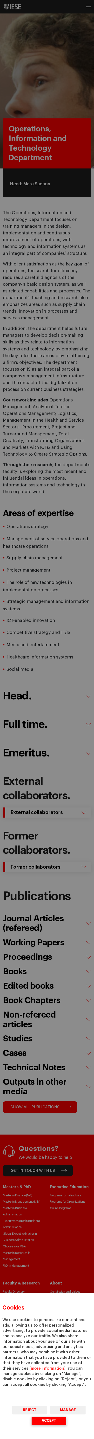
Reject (29, 1410)
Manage (68, 1410)
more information (47, 1368)
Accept (49, 1420)
